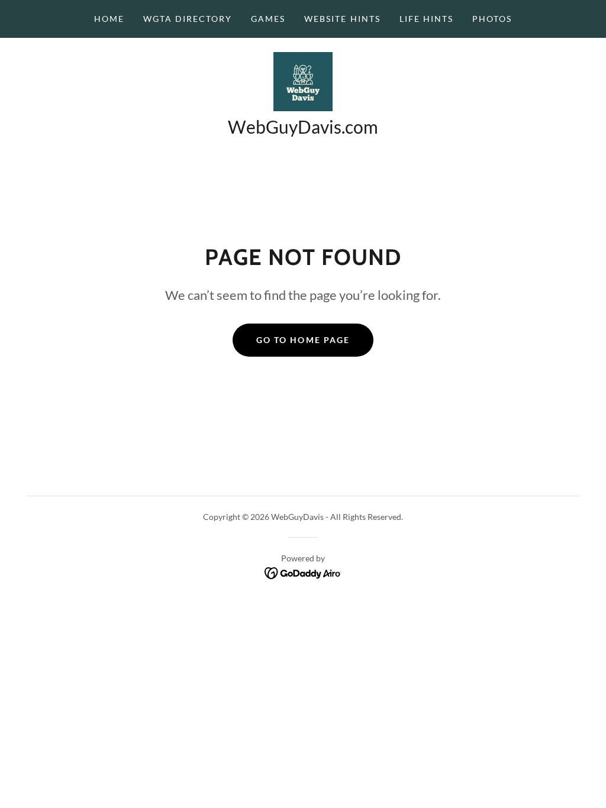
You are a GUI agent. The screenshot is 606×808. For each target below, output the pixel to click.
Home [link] (109, 19)
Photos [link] (492, 19)
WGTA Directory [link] (187, 19)
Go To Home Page (302, 340)
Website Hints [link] (342, 19)
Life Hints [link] (426, 19)
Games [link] (268, 19)
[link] (303, 80)
